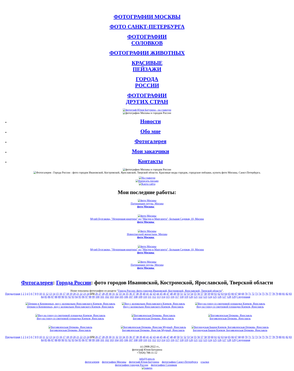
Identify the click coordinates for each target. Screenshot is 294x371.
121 (196, 296)
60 (212, 293)
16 (60, 293)
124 (210, 296)
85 (45, 296)
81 (283, 293)
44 (157, 293)
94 (76, 296)
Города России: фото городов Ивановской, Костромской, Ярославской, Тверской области (170, 290)
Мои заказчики (150, 151)
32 (117, 293)
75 (263, 293)
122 (200, 296)
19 (71, 293)
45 (161, 293)
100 (97, 296)
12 (47, 293)
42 (151, 293)
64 (225, 293)
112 (154, 296)
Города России (73, 282)
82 (287, 293)
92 (69, 296)
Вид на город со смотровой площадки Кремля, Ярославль (230, 306)
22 (81, 293)
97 (86, 296)
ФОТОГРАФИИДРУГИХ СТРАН (147, 98)
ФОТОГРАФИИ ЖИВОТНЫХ (147, 53)
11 (44, 293)
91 (66, 296)
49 (174, 293)
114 (163, 296)
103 (112, 296)
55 (195, 293)
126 (219, 296)
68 (239, 293)
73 (256, 293)
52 (185, 293)
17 (64, 293)
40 (144, 293)
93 (73, 296)
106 (126, 296)
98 (90, 296)
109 (140, 296)
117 (177, 296)
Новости (150, 121)
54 (191, 293)
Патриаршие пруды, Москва (147, 205)
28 (103, 293)
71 (249, 293)
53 (188, 293)
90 (62, 296)
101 (102, 296)
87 (52, 296)
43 (154, 293)
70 (246, 293)
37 (134, 293)
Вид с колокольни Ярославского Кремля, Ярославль (153, 306)
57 (202, 293)
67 (236, 293)
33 (120, 293)
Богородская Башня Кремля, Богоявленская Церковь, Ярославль (230, 330)
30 (110, 293)
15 (57, 293)
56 (198, 293)
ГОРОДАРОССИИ (147, 82)
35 (127, 293)
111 (149, 296)
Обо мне (150, 131)
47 (168, 293)
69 (242, 293)
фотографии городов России (131, 365)
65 (229, 293)
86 (49, 296)
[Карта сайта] (147, 184)
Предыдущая (12, 293)
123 (205, 296)
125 (215, 296)
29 (106, 293)
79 (276, 293)
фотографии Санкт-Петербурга (180, 361)
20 (74, 293)
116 (172, 296)
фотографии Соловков (164, 365)
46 (164, 293)
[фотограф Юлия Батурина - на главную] (147, 109)
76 (266, 293)
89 (59, 296)
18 (67, 293)
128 (229, 296)
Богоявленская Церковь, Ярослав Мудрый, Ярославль (153, 330)
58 (205, 293)
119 (186, 296)
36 (130, 293)
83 (290, 293)
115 (168, 296)
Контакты (150, 161)
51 (181, 293)
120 (191, 296)
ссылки (205, 361)
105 (121, 296)
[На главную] (147, 177)
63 (222, 293)
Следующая (243, 296)
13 (50, 293)
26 (96, 293)
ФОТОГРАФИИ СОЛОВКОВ (147, 40)
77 (270, 293)
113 (159, 296)
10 (40, 293)
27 (100, 293)
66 (232, 293)
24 (88, 293)
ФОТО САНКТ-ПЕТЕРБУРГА (147, 26)
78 (273, 293)
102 (107, 296)
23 (84, 293)
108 (136, 296)
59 (208, 293)
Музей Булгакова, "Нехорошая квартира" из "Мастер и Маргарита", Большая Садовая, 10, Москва (147, 220)
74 (259, 293)
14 (54, 293)
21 (77, 293)
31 (113, 293)
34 (123, 293)
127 (224, 296)
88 (56, 296)
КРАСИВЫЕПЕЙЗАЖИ (147, 66)
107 (131, 296)
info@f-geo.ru (147, 358)
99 (93, 296)
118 (182, 296)
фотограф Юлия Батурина (144, 361)
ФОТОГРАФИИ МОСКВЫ (147, 17)
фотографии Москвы (114, 361)
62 (219, 293)
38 (137, 293)
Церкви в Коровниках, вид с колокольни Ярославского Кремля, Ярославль (70, 306)
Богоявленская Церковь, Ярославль (153, 318)
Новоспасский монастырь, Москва (147, 236)
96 (83, 296)
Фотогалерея (150, 141)
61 (215, 293)
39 (140, 293)
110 (145, 296)
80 (280, 293)
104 (117, 296)
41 (147, 293)
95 (79, 296)
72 (253, 293)
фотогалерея (92, 361)
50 (178, 293)
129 (234, 296)
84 (42, 296)
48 (171, 293)
